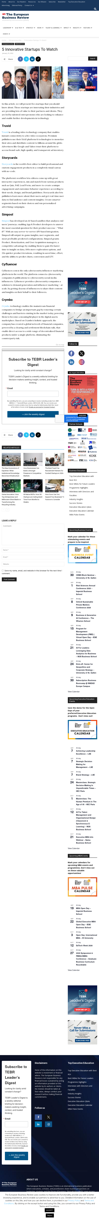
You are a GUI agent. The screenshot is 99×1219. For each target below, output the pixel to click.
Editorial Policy (17, 5)
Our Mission (42, 2)
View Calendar (74, 691)
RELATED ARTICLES (11, 448)
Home (4, 2)
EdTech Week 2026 (84, 945)
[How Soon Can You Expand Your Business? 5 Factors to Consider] (54, 485)
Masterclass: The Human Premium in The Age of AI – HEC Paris (86, 801)
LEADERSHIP (7, 28)
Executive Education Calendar (81, 511)
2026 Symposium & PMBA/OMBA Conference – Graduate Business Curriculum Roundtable (86, 959)
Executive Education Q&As (80, 507)
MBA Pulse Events (77, 514)
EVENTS (5, 34)
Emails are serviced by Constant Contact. (42, 407)
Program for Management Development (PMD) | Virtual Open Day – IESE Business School (86, 634)
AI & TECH (18, 28)
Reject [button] (49, 1215)
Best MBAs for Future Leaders (82, 484)
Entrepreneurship (15, 40)
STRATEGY (29, 28)
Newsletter (62, 2)
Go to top (60, 345)
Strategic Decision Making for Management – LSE (84, 764)
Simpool (6, 220)
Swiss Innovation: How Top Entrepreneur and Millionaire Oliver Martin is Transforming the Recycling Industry (11, 499)
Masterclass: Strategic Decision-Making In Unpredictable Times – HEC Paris (86, 786)
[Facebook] (20, 59)
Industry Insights (76, 499)
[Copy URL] (38, 59)
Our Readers (21, 2)
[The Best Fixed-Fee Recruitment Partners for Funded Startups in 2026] (54, 459)
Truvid (5, 132)
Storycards (7, 164)
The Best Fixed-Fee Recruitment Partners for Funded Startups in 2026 (54, 470)
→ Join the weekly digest (33, 414)
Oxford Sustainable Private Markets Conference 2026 (84, 604)
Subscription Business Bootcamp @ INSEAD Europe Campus (86, 683)
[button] (95, 9)
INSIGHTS (76, 28)
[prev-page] (3, 509)
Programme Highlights (78, 487)
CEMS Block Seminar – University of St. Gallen (86, 576)
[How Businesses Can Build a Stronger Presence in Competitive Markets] (32, 459)
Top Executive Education (76, 2)
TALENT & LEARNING (53, 28)
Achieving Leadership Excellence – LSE (85, 752)
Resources (32, 2)
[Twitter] (26, 59)
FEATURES (86, 28)
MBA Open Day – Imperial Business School (84, 911)
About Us (12, 2)
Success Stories (75, 503)
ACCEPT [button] (49, 1210)
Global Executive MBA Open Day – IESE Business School (86, 924)
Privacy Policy (74, 1200)
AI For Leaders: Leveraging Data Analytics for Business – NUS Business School (86, 652)
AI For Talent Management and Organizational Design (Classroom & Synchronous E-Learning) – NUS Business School (86, 821)
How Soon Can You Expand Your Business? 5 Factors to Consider (54, 496)
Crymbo (6, 306)
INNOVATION (20, 44)
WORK (39, 28)
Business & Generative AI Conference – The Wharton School (86, 618)
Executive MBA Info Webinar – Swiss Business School (84, 840)
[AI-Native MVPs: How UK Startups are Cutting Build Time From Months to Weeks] (32, 485)
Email (10, 388)
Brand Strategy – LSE (85, 774)
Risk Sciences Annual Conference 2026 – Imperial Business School (85, 589)
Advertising (6, 5)
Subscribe (52, 2)
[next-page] (7, 509)
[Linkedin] (32, 59)
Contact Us (28, 5)
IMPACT (66, 28)
